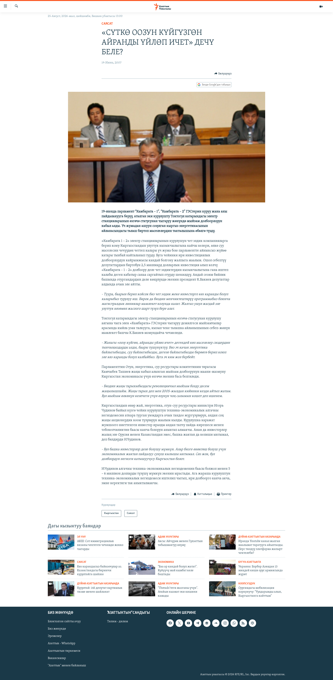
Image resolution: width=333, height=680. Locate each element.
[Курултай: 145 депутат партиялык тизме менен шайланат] (61, 588)
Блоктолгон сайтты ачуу (64, 621)
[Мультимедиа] (321, 6)
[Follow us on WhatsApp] (234, 623)
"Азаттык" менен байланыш (67, 665)
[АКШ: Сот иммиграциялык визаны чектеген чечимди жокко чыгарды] (61, 542)
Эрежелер (55, 636)
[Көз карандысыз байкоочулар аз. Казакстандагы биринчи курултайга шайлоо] (61, 567)
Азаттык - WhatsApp (61, 643)
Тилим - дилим (117, 621)
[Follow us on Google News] (206, 623)
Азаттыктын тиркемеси (64, 650)
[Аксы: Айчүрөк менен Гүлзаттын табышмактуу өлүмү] (142, 542)
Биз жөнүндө (57, 629)
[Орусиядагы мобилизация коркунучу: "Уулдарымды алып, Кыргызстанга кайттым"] (222, 588)
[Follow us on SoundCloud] (215, 623)
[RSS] (243, 623)
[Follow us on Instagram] (225, 623)
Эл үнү (81, 536)
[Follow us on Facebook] (170, 623)
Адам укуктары (168, 536)
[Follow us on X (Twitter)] (179, 623)
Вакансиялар (57, 658)
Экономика (166, 562)
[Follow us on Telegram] (197, 623)
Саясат (107, 24)
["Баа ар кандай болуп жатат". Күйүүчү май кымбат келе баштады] (142, 567)
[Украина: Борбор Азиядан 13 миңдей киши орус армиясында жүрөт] (222, 567)
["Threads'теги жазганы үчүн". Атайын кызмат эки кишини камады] (142, 588)
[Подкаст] (252, 623)
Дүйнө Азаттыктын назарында (259, 536)
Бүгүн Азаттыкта (249, 562)
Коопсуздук (246, 583)
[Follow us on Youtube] (188, 623)
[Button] (222, 73)
